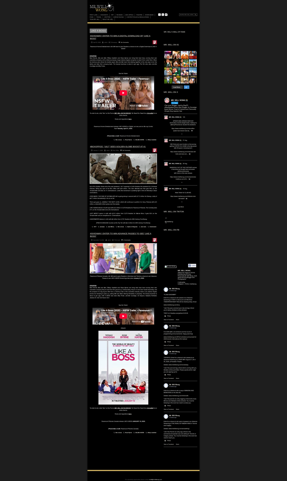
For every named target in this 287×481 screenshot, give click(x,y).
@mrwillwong (169, 221)
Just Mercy (111, 227)
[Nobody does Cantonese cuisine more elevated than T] (176, 63)
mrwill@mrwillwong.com (155, 479)
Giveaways (104, 15)
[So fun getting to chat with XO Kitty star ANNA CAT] (176, 55)
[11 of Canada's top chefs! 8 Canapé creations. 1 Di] (168, 71)
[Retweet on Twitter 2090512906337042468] (174, 182)
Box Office (129, 15)
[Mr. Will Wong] (170, 267)
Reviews (119, 15)
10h (184, 117)
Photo (169, 316)
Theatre (139, 15)
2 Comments (127, 240)
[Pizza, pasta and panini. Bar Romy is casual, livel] (185, 55)
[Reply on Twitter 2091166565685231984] (171, 134)
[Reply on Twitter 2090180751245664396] (171, 202)
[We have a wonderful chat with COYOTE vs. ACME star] (193, 55)
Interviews (149, 15)
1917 (95, 227)
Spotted (107, 17)
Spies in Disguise (132, 227)
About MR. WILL (107, 19)
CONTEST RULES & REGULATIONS (138, 17)
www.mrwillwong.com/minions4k (178, 395)
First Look (94, 15)
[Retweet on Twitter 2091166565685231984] (174, 134)
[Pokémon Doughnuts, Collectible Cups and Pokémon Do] (185, 63)
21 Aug (185, 140)
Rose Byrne (128, 140)
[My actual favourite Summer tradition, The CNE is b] (168, 55)
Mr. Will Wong (174, 288)
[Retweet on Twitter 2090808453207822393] (174, 157)
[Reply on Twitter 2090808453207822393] (171, 157)
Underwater (153, 227)
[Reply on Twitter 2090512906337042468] (171, 182)
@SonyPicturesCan (177, 125)
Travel (98, 17)
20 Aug (185, 163)
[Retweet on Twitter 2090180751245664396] (174, 202)
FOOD (91, 17)
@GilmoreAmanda (183, 171)
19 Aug (185, 189)
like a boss (118, 140)
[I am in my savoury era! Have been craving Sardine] (176, 80)
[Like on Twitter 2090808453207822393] (178, 157)
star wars (143, 227)
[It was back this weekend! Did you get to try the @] (185, 71)
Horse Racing (118, 17)
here (130, 119)
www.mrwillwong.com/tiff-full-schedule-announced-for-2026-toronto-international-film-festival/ (180, 338)
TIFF (112, 15)
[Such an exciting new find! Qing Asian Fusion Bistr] (168, 63)
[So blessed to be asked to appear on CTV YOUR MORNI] (193, 80)
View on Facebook (169, 319)
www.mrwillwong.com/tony (172, 305)
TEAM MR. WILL (95, 19)
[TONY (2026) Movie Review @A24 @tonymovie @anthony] (185, 80)
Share (177, 319)
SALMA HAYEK (139, 140)
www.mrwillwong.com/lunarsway (178, 365)
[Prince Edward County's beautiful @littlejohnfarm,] (193, 63)
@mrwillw (150, 113)
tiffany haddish (152, 140)
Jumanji (102, 227)
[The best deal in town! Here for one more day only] (176, 71)
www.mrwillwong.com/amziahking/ (179, 428)
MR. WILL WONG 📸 (175, 117)
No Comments (125, 42)
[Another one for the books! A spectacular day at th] (193, 71)
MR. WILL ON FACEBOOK (123, 113)
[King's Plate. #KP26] (168, 80)
